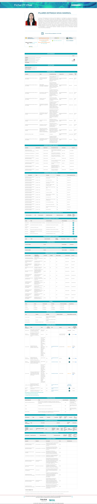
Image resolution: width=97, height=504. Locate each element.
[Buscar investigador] (82, 5)
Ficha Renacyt (32, 43)
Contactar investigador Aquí (29, 489)
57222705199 (43, 41)
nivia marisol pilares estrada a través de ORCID (69, 385)
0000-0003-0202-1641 (57, 40)
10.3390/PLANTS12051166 (54, 373)
